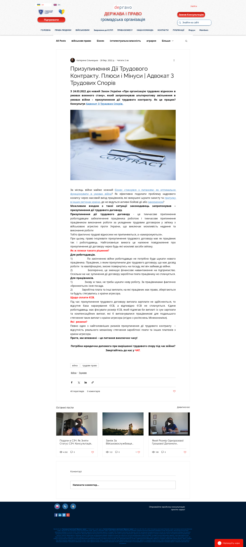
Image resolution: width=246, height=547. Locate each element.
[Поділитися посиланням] (92, 382)
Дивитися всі (183, 407)
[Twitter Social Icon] (64, 515)
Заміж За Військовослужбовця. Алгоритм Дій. (119, 442)
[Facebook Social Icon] (56, 515)
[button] (186, 41)
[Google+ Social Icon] (68, 515)
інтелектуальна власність (125, 40)
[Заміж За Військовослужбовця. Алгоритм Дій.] (123, 423)
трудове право (89, 365)
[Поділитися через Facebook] (71, 382)
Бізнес (100, 40)
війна (75, 365)
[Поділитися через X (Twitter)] (78, 382)
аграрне (151, 40)
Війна (73, 372)
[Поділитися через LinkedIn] (85, 382)
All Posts (61, 40)
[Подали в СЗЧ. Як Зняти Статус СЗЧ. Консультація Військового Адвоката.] (76, 423)
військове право (81, 40)
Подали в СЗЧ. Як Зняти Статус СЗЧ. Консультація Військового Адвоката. (75, 442)
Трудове (83, 372)
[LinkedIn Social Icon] (60, 515)
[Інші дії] (174, 60)
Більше (166, 40)
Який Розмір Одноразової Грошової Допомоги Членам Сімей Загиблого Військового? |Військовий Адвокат (168, 442)
